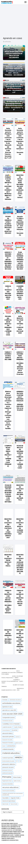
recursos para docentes (8, 790)
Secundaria (5, 798)
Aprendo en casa (7, 707)
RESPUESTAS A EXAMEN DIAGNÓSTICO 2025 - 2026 (12, 689)
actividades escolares (11, 703)
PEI (20, 761)
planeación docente (8, 767)
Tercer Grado (14, 804)
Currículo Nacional (6, 730)
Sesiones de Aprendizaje (8, 801)
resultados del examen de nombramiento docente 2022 (12, 794)
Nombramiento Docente (8, 761)
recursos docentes (7, 784)
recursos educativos (10, 787)
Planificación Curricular (7, 770)
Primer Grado (17, 777)
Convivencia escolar (7, 720)
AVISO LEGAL (10, 838)
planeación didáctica (8, 764)
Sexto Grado (5, 804)
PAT (17, 761)
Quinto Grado (17, 781)
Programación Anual (6, 780)
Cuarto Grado (17, 727)
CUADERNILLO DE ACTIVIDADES (11, 724)
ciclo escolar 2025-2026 (12, 714)
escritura (18, 736)
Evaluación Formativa (7, 742)
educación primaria (8, 737)
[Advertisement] (14, 21)
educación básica (7, 733)
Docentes (14, 730)
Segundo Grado (15, 798)
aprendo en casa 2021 (9, 710)
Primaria (6, 776)
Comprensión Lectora (8, 717)
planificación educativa (7, 773)
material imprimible (7, 758)
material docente (7, 749)
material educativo (11, 753)
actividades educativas (15, 699)
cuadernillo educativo (7, 727)
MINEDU (18, 757)
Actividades (4, 699)
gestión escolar (18, 742)
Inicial (3, 746)
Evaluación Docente (7, 740)
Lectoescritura (11, 746)
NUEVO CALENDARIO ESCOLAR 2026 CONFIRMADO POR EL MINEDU (12, 672)
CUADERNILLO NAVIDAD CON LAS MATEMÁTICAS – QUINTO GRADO (12, 681)
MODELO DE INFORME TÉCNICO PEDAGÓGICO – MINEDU (12, 676)
